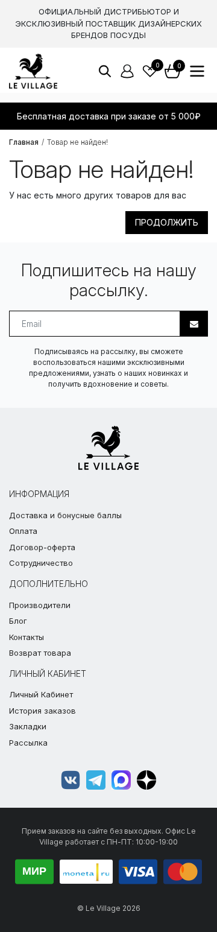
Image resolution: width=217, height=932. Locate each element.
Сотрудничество (41, 563)
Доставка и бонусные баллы (65, 515)
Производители (40, 605)
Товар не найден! (77, 142)
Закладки (27, 726)
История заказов (42, 710)
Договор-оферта (42, 547)
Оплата (23, 531)
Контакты (26, 637)
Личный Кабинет (41, 694)
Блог (18, 621)
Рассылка (28, 742)
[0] (150, 71)
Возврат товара (40, 653)
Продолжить (166, 222)
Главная (24, 142)
